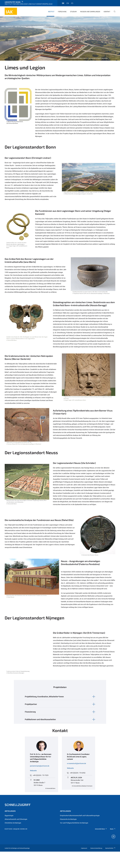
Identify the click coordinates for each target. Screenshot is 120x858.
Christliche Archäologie (13, 823)
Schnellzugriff (18, 805)
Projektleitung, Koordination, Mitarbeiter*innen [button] (44, 696)
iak (2, 26)
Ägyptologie (9, 815)
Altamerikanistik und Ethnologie (16, 819)
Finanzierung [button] (30, 712)
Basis (111, 829)
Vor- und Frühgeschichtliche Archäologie (48, 26)
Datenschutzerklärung (96, 848)
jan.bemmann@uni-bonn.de (39, 766)
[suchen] (113, 12)
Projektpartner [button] (31, 704)
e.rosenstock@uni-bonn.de (76, 763)
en (68, 3)
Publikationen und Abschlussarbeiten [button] (40, 719)
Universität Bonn (12, 2)
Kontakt (107, 11)
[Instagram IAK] (113, 837)
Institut (51, 11)
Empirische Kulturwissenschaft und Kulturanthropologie (80, 815)
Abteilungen (20, 26)
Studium (73, 11)
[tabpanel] (60, 38)
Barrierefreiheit (109, 848)
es (72, 3)
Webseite (33, 771)
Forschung (62, 11)
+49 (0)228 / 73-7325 (40, 775)
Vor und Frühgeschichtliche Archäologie (74, 823)
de (63, 3)
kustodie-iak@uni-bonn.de (16, 829)
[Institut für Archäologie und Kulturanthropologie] (11, 11)
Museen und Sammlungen (90, 11)
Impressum (84, 848)
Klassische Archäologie (68, 819)
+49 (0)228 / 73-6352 (77, 773)
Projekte (73, 26)
